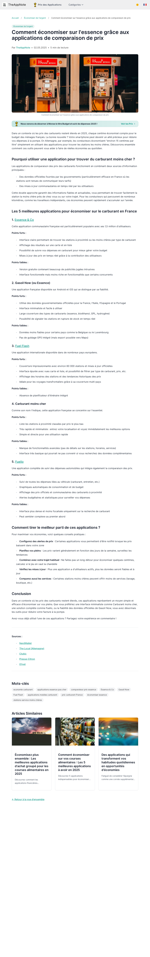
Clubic (23, 653)
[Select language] (145, 4)
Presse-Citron (27, 658)
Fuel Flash (22, 346)
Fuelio (19, 461)
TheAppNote (17, 4)
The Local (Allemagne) (31, 648)
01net (22, 664)
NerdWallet (25, 643)
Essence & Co (24, 219)
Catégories (75, 4)
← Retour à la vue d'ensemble (28, 799)
